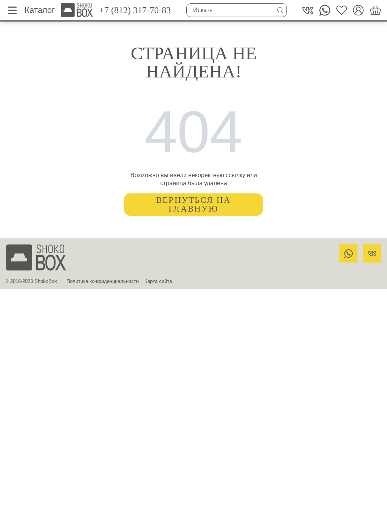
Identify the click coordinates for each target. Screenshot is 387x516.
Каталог (40, 10)
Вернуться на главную (193, 204)
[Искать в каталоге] (280, 10)
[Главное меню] (12, 10)
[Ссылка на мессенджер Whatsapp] (348, 253)
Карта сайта (158, 281)
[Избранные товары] (341, 10)
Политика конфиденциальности (103, 281)
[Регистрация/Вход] (358, 10)
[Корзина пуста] (375, 10)
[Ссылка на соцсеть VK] (307, 10)
